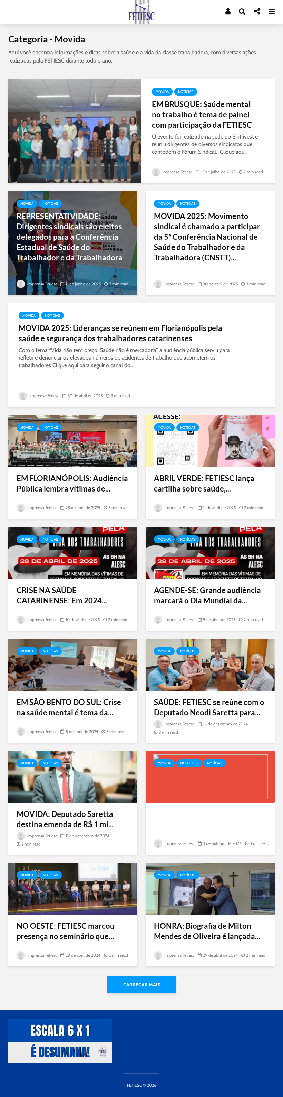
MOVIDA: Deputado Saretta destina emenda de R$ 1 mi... (65, 819)
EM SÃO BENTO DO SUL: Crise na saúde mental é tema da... (69, 707)
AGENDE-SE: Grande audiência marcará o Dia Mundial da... (207, 595)
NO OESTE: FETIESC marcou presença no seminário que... (66, 931)
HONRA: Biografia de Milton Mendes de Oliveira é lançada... (207, 931)
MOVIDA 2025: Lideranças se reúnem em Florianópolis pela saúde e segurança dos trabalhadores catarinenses (120, 333)
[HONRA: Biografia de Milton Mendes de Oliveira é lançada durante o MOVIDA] (210, 888)
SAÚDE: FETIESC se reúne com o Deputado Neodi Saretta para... (209, 707)
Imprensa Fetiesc (177, 171)
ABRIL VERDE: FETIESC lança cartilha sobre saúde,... (204, 483)
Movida (162, 91)
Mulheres (189, 763)
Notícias (185, 91)
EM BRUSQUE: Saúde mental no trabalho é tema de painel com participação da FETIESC (202, 114)
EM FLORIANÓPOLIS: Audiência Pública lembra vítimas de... (72, 483)
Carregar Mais (141, 985)
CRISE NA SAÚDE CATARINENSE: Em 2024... (62, 595)
